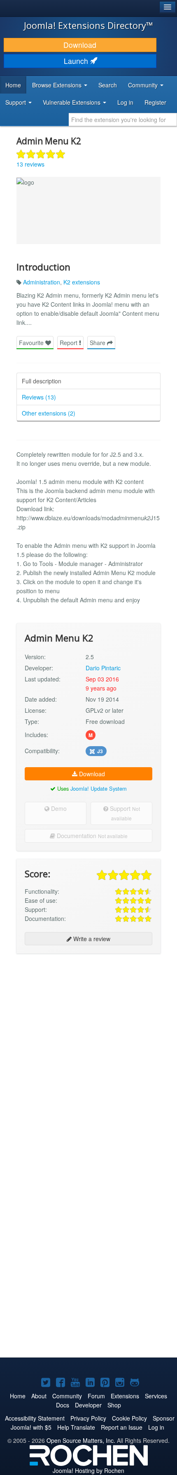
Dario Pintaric (103, 668)
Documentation (91, 835)
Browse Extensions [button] (57, 85)
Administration (41, 282)
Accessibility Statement (35, 1418)
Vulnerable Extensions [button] (72, 102)
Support (124, 813)
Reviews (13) (39, 397)
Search (107, 85)
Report (69, 342)
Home (13, 85)
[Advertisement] (88, 1050)
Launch (77, 61)
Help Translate (76, 1427)
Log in (125, 102)
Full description (41, 381)
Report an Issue (121, 1427)
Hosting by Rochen (88, 1470)
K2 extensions (81, 282)
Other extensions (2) (48, 413)
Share (98, 342)
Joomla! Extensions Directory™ (88, 25)
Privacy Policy (88, 1418)
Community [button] (143, 85)
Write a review (91, 939)
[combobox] (123, 119)
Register (155, 102)
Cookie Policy (129, 1418)
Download (79, 45)
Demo (58, 808)
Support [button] (16, 102)
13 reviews (30, 164)
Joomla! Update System (98, 788)
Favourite (32, 342)
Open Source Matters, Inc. (81, 1440)
